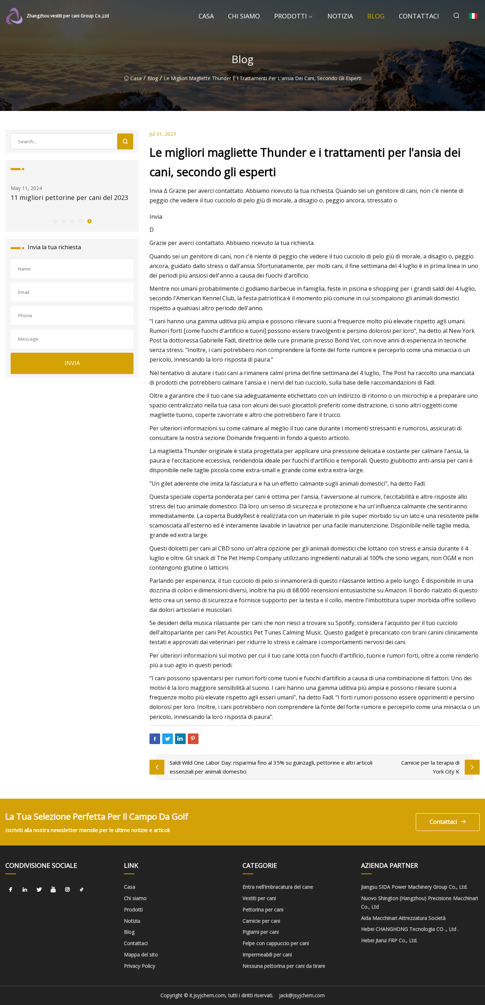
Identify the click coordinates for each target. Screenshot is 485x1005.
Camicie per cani (261, 920)
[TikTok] (81, 889)
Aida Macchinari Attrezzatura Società (403, 918)
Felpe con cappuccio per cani (276, 943)
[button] (55, 221)
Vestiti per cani (259, 898)
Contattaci (419, 16)
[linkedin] (25, 889)
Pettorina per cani (263, 909)
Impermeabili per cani (267, 954)
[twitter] (39, 889)
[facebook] (10, 889)
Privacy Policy (139, 965)
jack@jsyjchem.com (302, 995)
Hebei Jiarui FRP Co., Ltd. (389, 940)
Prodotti (290, 16)
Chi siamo (244, 16)
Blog (376, 16)
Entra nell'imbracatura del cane (278, 886)
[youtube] (53, 889)
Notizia (340, 16)
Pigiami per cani (261, 931)
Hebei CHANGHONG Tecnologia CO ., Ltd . (410, 929)
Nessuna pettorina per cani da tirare (284, 965)
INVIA (72, 363)
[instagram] (67, 889)
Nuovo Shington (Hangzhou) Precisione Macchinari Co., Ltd (419, 902)
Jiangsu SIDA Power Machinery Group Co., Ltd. (414, 886)
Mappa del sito (141, 954)
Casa (206, 16)
